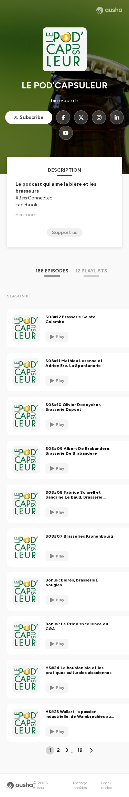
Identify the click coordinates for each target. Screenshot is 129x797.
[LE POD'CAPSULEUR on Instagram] (99, 117)
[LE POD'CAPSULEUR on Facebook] (63, 117)
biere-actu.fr (64, 100)
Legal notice (106, 785)
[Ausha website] (109, 10)
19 (80, 750)
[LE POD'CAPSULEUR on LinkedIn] (117, 117)
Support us (64, 232)
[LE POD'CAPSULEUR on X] (81, 117)
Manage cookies (80, 785)
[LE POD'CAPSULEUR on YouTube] (66, 133)
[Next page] (91, 750)
